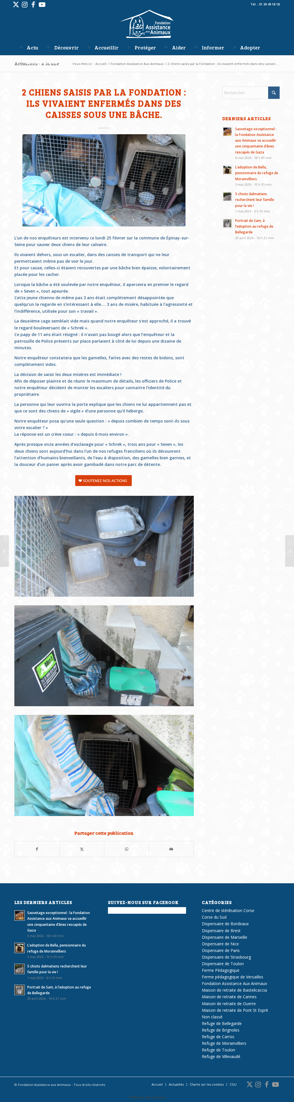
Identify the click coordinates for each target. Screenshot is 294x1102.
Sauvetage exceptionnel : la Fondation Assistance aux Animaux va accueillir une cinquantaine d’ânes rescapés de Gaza (255, 140)
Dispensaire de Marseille (224, 937)
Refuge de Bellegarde (222, 1023)
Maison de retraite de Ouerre (229, 1003)
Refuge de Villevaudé (221, 1056)
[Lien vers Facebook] (33, 4)
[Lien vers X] (16, 4)
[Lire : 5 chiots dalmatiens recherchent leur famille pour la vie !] (227, 196)
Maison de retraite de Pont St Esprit (235, 1010)
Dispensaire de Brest (221, 930)
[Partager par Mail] (171, 849)
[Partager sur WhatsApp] (126, 849)
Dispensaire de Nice (220, 944)
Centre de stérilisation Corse (228, 910)
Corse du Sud (214, 917)
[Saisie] (103, 180)
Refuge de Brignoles (220, 1030)
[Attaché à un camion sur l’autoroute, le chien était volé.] (289, 551)
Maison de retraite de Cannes (229, 996)
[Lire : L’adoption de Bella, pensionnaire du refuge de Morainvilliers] (227, 170)
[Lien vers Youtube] (42, 4)
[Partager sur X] (82, 849)
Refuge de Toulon (218, 1050)
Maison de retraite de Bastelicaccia (234, 990)
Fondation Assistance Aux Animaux (234, 983)
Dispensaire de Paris (221, 950)
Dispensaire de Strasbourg (226, 957)
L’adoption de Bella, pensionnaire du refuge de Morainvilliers (256, 173)
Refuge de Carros (218, 1036)
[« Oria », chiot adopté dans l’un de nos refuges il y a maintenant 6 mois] (4, 551)
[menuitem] (28, 47)
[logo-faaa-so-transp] (147, 24)
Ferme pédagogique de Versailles (232, 977)
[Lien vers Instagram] (24, 4)
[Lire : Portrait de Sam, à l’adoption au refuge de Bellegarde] (227, 223)
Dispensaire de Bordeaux (225, 923)
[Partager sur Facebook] (37, 849)
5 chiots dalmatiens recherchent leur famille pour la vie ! (254, 199)
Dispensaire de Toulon (223, 963)
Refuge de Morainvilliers (224, 1043)
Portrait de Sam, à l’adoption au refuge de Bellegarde (254, 226)
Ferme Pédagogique (220, 970)
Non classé (212, 1017)
